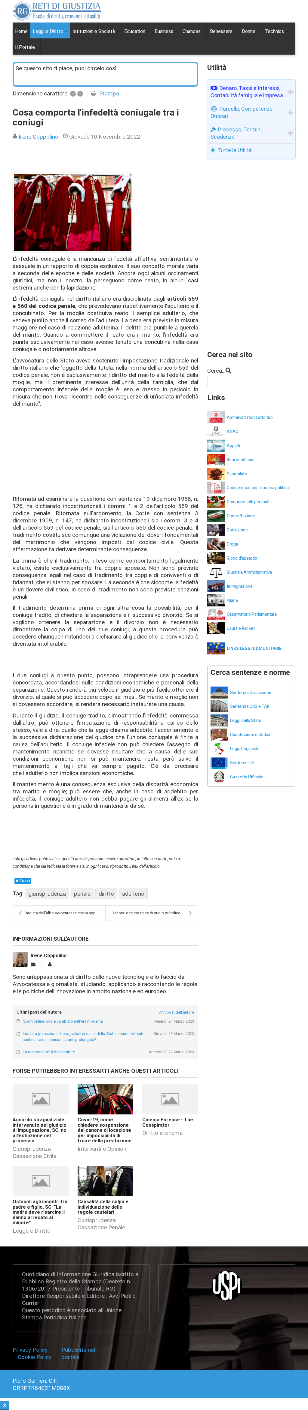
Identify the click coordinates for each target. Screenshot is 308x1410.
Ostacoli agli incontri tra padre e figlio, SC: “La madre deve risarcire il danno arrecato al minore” (40, 1212)
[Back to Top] (4, 1405)
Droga (232, 544)
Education (135, 31)
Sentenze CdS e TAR (250, 706)
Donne (249, 31)
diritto (106, 893)
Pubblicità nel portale (78, 1353)
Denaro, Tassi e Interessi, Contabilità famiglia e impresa (247, 91)
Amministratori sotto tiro (250, 417)
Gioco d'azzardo (242, 558)
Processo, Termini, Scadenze (237, 133)
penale (82, 893)
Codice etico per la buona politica (258, 488)
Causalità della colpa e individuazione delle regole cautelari (103, 1207)
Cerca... (216, 370)
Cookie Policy (34, 1357)
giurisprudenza (47, 893)
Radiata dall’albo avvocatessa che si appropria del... (65, 913)
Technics (275, 31)
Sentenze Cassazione (250, 693)
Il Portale (25, 47)
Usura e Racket (241, 628)
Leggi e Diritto (48, 31)
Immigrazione (240, 586)
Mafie (232, 600)
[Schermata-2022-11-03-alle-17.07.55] (73, 212)
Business (164, 31)
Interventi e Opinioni (103, 1148)
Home (21, 31)
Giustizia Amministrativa (249, 572)
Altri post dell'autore (176, 1012)
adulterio (133, 893)
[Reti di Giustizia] (57, 11)
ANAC (232, 431)
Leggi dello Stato (245, 720)
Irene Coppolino (38, 136)
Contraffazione (241, 516)
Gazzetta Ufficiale (246, 777)
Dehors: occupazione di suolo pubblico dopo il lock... (155, 913)
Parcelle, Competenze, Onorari (242, 112)
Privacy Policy (31, 1349)
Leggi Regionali (244, 749)
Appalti (233, 446)
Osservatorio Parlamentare (252, 614)
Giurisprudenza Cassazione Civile (34, 1152)
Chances (192, 31)
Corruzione (237, 530)
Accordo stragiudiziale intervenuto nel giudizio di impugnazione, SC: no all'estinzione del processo (39, 1130)
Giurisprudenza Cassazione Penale (101, 1224)
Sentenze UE (242, 763)
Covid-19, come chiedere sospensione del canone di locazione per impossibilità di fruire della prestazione (105, 1130)
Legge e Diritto (32, 1230)
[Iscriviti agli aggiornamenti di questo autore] (33, 964)
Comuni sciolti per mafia (249, 502)
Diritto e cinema (162, 1132)
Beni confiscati (240, 460)
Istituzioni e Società (94, 31)
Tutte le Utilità (234, 150)
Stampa (109, 93)
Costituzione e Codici (250, 735)
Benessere (222, 31)
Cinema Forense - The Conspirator (167, 1122)
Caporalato (237, 474)
